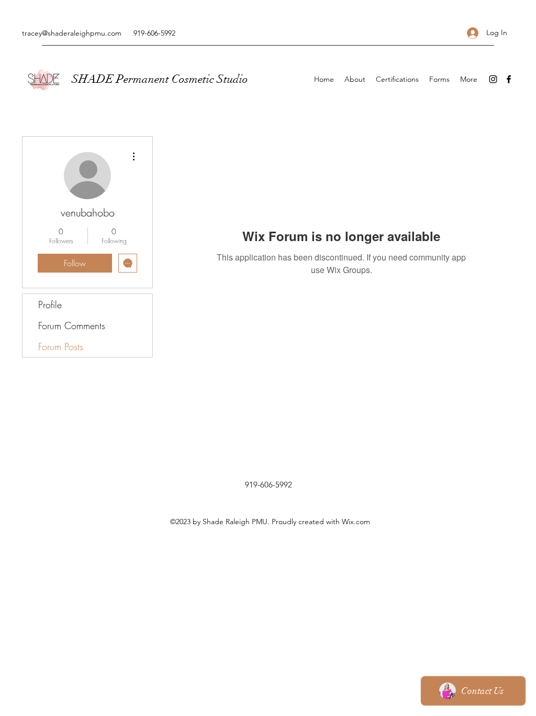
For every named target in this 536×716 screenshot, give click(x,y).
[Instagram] (493, 79)
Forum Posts (60, 346)
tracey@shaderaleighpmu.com (71, 33)
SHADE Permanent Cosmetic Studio (160, 79)
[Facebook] (509, 79)
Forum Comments (71, 325)
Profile (50, 304)
